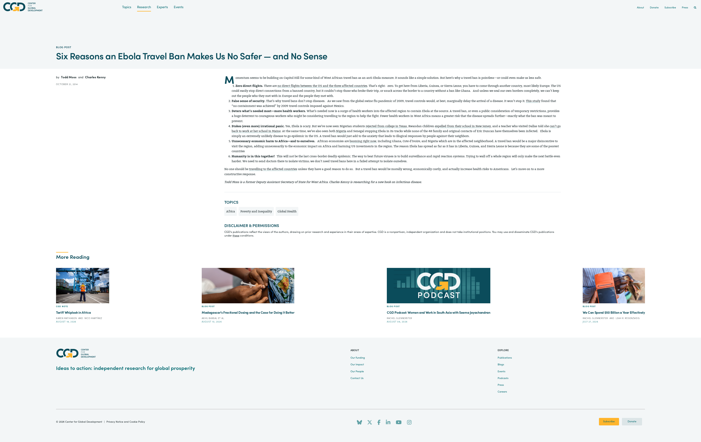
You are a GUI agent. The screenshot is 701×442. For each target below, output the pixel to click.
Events (178, 7)
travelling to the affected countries (273, 169)
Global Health (286, 211)
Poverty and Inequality (256, 211)
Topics (126, 7)
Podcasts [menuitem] (503, 378)
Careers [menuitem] (502, 391)
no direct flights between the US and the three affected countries (322, 86)
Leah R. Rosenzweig (628, 318)
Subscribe (609, 421)
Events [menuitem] (501, 371)
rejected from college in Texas (386, 126)
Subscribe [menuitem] (670, 7)
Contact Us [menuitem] (356, 378)
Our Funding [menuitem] (357, 357)
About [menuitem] (640, 7)
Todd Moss (69, 77)
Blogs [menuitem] (501, 364)
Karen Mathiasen (66, 318)
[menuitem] (695, 8)
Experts (162, 7)
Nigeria (341, 131)
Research (144, 7)
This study (533, 101)
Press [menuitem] (685, 7)
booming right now (363, 141)
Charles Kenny (95, 77)
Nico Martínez (93, 318)
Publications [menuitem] (505, 357)
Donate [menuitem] (654, 7)
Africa (230, 211)
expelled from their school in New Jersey (463, 126)
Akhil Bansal (210, 318)
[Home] (61, 6)
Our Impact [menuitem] (357, 364)
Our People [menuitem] (357, 371)
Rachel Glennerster (399, 318)
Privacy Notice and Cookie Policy (125, 421)
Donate (632, 421)
